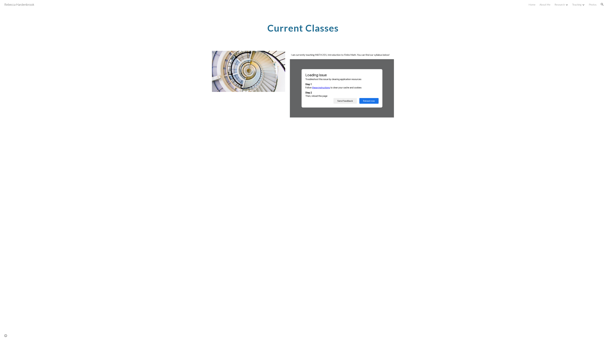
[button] (602, 4)
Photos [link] (593, 4)
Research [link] (560, 4)
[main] (303, 27)
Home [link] (532, 4)
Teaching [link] (576, 4)
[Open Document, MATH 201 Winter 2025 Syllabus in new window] (388, 63)
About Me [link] (545, 4)
